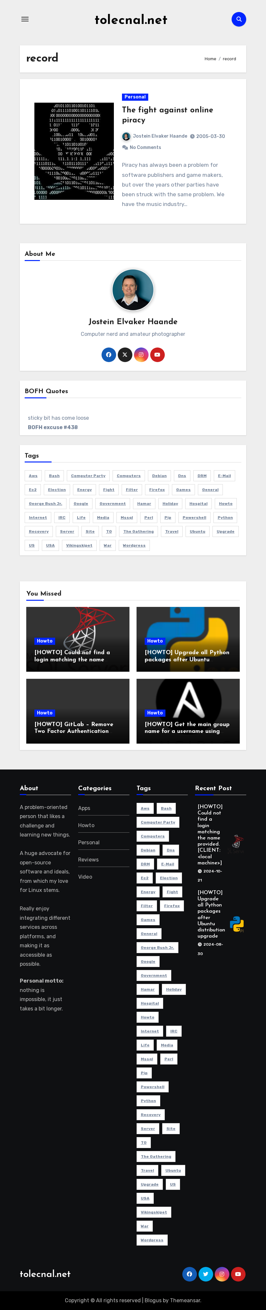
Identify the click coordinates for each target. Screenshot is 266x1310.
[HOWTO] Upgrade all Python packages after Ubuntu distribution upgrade (187, 660)
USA (50, 545)
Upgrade (226, 531)
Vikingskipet (79, 545)
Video (85, 877)
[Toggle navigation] (25, 19)
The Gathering (138, 531)
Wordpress (134, 545)
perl (148, 517)
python (225, 517)
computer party (88, 475)
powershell (194, 517)
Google (81, 503)
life (81, 517)
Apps (84, 808)
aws (33, 475)
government (113, 503)
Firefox (157, 489)
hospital (198, 503)
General (210, 489)
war (108, 545)
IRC (62, 517)
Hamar (144, 503)
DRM (202, 475)
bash (54, 475)
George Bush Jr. (45, 503)
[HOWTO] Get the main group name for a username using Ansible (187, 732)
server (67, 531)
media (103, 517)
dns (182, 475)
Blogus (153, 1300)
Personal (135, 97)
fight (109, 489)
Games (183, 489)
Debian (159, 475)
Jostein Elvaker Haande (160, 136)
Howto (45, 641)
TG (109, 531)
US (32, 545)
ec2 (33, 489)
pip (167, 517)
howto (226, 503)
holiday (170, 503)
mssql (127, 517)
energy (84, 489)
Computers (129, 475)
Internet (38, 517)
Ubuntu (197, 531)
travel (171, 531)
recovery (39, 531)
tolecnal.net (130, 20)
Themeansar (185, 1300)
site (90, 531)
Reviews (88, 860)
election (57, 489)
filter (132, 489)
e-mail (224, 475)
